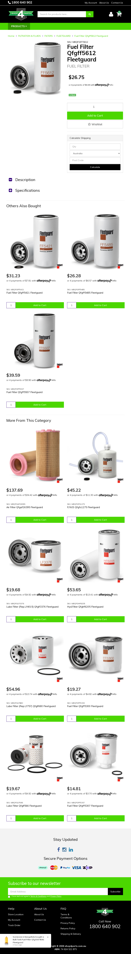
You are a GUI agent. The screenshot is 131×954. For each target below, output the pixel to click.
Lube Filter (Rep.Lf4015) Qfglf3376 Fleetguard (32, 606)
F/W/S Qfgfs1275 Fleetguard (83, 507)
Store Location (15, 914)
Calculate (95, 167)
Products (18, 26)
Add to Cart (95, 115)
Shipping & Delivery (71, 933)
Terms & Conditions (38, 896)
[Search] (89, 14)
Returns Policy (68, 928)
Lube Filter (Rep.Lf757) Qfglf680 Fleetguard (31, 706)
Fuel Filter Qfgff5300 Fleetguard (85, 706)
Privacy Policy (55, 896)
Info (111, 85)
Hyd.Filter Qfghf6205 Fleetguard (85, 606)
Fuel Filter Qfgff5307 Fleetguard (85, 805)
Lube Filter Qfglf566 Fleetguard (24, 805)
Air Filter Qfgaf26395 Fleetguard (24, 507)
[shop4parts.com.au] (21, 14)
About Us (104, 2)
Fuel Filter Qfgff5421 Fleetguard (24, 292)
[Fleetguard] (60, 266)
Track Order (14, 925)
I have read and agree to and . (36, 896)
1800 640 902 (21, 2)
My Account (91, 2)
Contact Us (117, 2)
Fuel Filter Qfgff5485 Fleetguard (85, 292)
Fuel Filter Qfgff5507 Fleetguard (24, 392)
